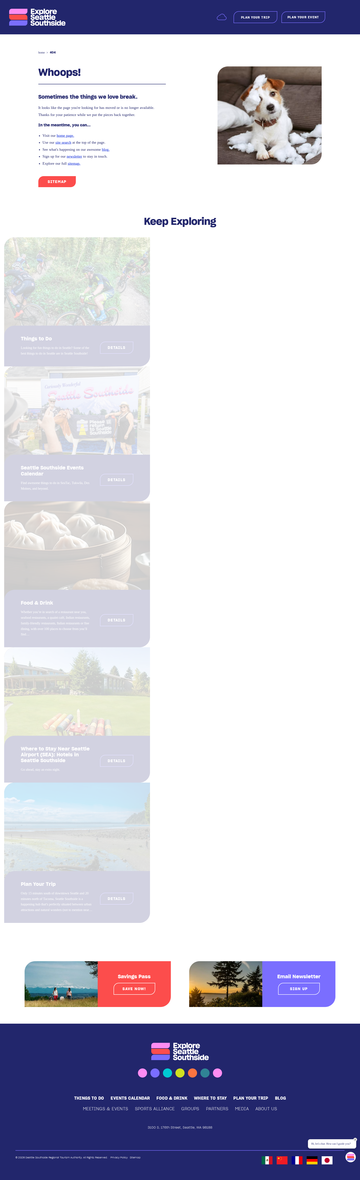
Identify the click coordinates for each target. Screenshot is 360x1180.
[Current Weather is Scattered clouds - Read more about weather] (221, 17)
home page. (65, 135)
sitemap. (74, 163)
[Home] (37, 17)
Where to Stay (210, 1098)
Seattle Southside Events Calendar (52, 470)
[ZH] (282, 1160)
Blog (280, 1098)
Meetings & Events (105, 1108)
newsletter (74, 156)
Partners (217, 1108)
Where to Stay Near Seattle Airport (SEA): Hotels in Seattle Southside (55, 754)
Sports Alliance (155, 1108)
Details (116, 347)
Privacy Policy (119, 1157)
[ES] (267, 1160)
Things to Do (36, 338)
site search (63, 142)
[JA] (327, 1160)
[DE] (312, 1160)
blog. (106, 149)
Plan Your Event (303, 17)
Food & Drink (37, 603)
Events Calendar (130, 1098)
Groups (190, 1108)
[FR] (297, 1160)
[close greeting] (355, 1139)
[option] (267, 1160)
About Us (266, 1108)
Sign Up (299, 988)
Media (242, 1108)
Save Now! (134, 988)
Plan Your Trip (38, 884)
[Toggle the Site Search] (335, 17)
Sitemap (57, 181)
